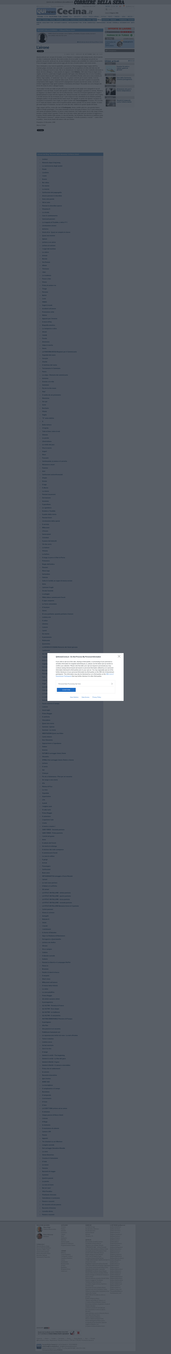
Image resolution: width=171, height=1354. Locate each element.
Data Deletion (74, 697)
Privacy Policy (96, 697)
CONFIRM (66, 690)
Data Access (85, 697)
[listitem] (85, 684)
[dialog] (85, 677)
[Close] (120, 657)
